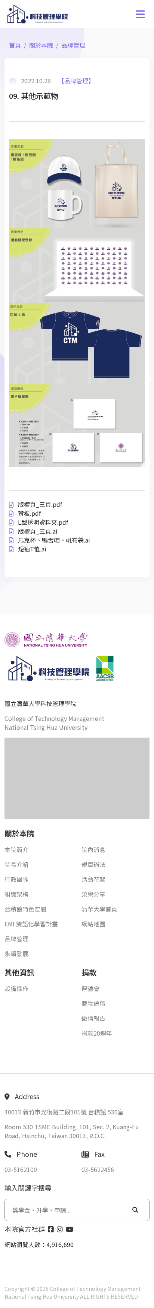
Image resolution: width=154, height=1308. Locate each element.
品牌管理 (73, 45)
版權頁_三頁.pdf (40, 504)
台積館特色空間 (25, 908)
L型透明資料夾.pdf (43, 522)
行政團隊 (16, 879)
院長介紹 (16, 864)
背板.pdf (29, 513)
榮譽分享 (93, 894)
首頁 (15, 45)
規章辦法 (93, 864)
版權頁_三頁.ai (38, 531)
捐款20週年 (96, 1033)
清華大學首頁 (99, 908)
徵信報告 (93, 1018)
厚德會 (90, 988)
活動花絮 (93, 879)
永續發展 (16, 953)
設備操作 (16, 988)
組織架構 (16, 894)
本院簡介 (16, 849)
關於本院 (41, 45)
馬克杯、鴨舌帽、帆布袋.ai (54, 539)
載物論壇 (93, 1003)
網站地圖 (93, 923)
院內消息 (93, 849)
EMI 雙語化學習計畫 (31, 923)
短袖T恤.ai (32, 548)
